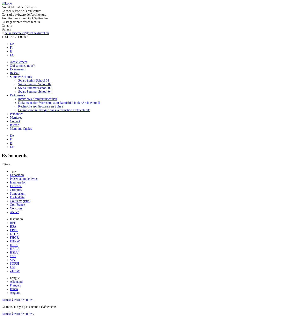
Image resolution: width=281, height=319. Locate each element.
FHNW (15, 241)
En (12, 55)
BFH (13, 222)
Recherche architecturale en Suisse (40, 106)
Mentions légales (21, 128)
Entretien (16, 186)
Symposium (17, 193)
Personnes (16, 114)
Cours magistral (20, 201)
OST (13, 256)
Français (15, 285)
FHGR (14, 237)
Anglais (15, 292)
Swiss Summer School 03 (34, 88)
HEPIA (15, 248)
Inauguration (18, 182)
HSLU (14, 252)
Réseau (14, 73)
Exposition (17, 175)
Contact (15, 121)
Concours (16, 208)
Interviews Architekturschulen (37, 99)
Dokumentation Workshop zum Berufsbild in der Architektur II (59, 102)
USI (12, 267)
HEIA (14, 245)
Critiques (16, 190)
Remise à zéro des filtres (17, 299)
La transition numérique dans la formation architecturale (54, 110)
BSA (13, 226)
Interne (14, 125)
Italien (14, 289)
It (11, 51)
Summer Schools (21, 76)
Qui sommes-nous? (22, 65)
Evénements (18, 69)
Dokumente (17, 95)
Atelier (14, 212)
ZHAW (15, 271)
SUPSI (14, 263)
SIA (12, 260)
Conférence (17, 204)
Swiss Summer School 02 (34, 84)
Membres (16, 117)
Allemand (16, 281)
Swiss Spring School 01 (33, 80)
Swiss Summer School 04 (34, 91)
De (12, 44)
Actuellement (18, 62)
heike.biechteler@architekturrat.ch (27, 33)
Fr (11, 47)
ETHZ (14, 234)
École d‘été (17, 197)
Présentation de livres (23, 178)
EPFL (14, 230)
